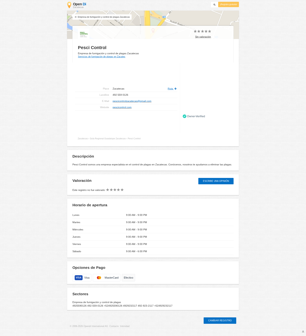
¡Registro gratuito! (228, 4)
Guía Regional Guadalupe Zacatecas (108, 138)
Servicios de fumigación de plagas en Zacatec (101, 56)
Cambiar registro (220, 320)
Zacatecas (83, 138)
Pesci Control (134, 138)
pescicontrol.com (122, 107)
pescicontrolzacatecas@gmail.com (132, 101)
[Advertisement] (126, 122)
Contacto (114, 326)
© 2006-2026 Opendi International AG (89, 326)
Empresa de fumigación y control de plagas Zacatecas (103, 17)
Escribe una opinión (216, 181)
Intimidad (124, 326)
